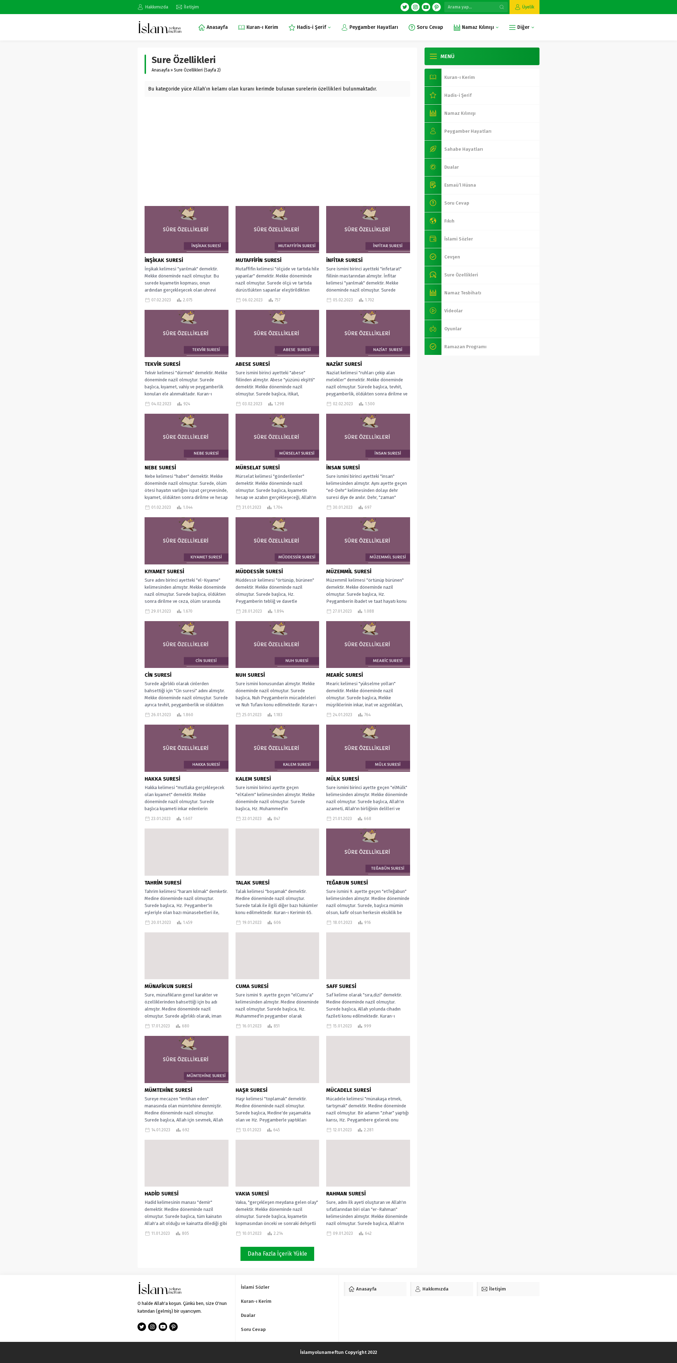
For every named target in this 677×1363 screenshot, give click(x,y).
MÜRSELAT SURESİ (258, 467)
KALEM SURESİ (253, 779)
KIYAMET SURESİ (164, 571)
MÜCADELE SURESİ (348, 1090)
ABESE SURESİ (253, 364)
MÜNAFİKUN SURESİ (168, 986)
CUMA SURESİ (252, 986)
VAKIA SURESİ (252, 1193)
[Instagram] (415, 7)
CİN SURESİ (158, 675)
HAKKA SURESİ (162, 779)
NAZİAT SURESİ (344, 364)
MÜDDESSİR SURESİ (259, 571)
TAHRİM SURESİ (163, 883)
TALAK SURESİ (252, 883)
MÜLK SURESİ (342, 779)
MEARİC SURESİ (344, 675)
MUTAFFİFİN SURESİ (258, 260)
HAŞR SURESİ (251, 1090)
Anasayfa (161, 70)
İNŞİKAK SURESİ (164, 260)
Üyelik (528, 7)
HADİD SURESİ (161, 1193)
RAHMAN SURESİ (346, 1193)
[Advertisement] (277, 149)
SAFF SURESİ (341, 986)
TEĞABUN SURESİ (347, 883)
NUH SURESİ (250, 675)
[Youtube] (426, 7)
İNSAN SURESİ (343, 467)
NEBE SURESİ (160, 467)
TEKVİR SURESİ (162, 364)
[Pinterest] (436, 7)
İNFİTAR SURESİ (344, 260)
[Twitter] (405, 7)
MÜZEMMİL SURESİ (348, 571)
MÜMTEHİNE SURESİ (168, 1090)
